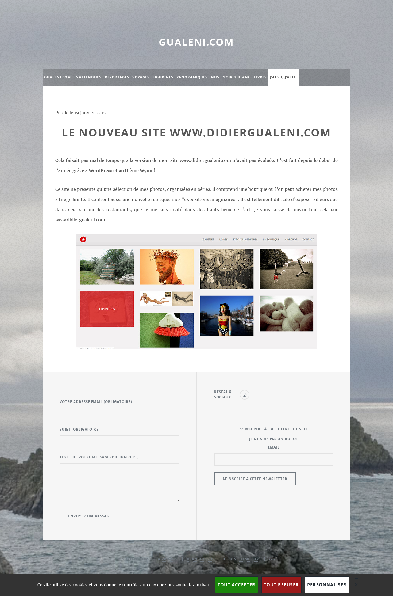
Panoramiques (191, 77)
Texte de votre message (99, 457)
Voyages (140, 77)
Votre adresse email (96, 401)
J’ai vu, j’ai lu (283, 77)
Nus (215, 77)
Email (274, 447)
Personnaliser (327, 585)
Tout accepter (237, 585)
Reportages (117, 77)
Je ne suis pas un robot (273, 438)
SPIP (272, 559)
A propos (167, 559)
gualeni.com (196, 42)
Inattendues (87, 77)
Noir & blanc (236, 77)
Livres (260, 77)
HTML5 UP (249, 559)
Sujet (80, 429)
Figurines (163, 77)
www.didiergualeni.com (205, 160)
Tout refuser (281, 585)
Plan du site (200, 559)
